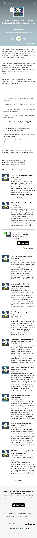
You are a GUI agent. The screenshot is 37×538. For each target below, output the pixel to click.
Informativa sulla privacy (24, 513)
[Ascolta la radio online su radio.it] (29, 523)
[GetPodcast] (7, 3)
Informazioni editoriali (14, 516)
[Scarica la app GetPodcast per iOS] (23, 243)
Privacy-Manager (10, 513)
